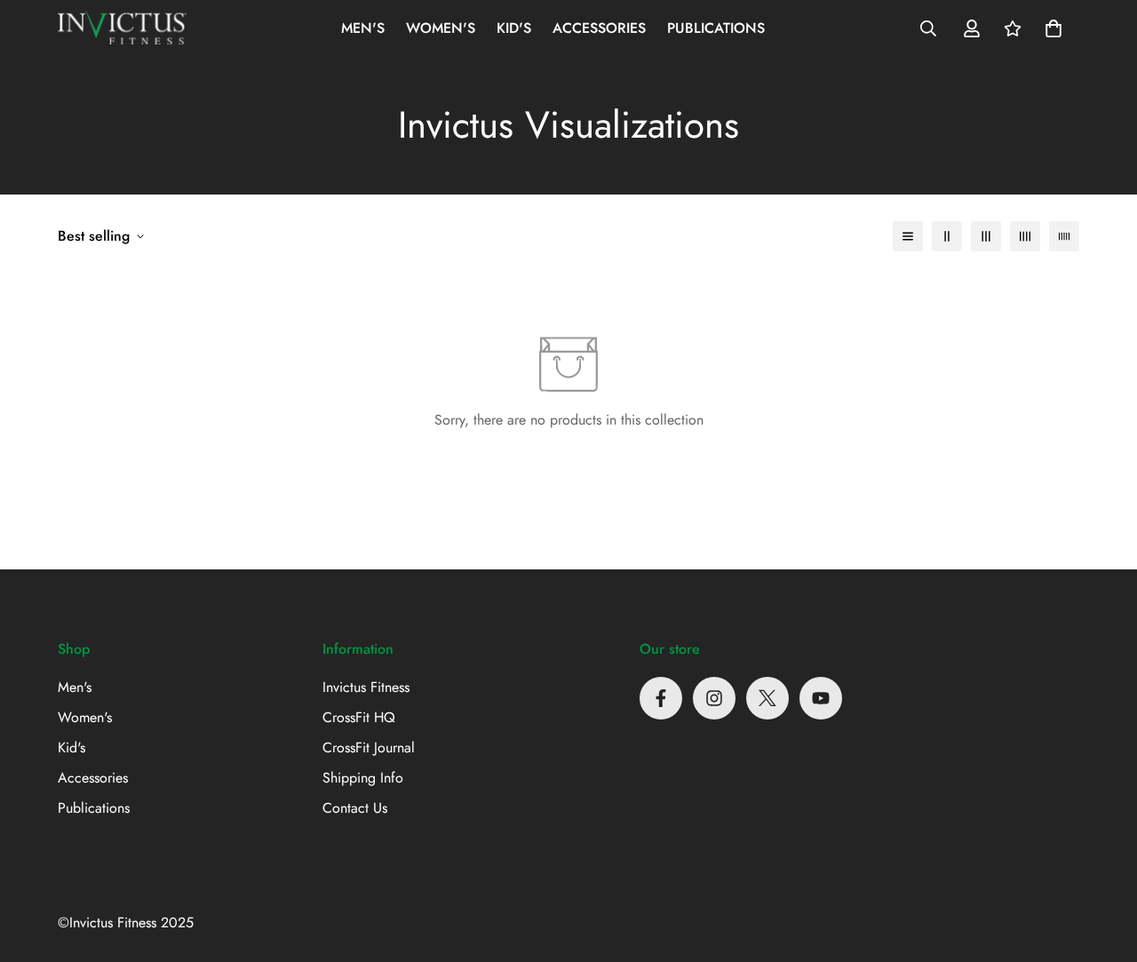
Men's (363, 28)
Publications (716, 28)
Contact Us (354, 808)
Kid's (514, 28)
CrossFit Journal (368, 747)
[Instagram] (714, 698)
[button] (1053, 28)
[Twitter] (767, 698)
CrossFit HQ (358, 717)
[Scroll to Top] (1102, 865)
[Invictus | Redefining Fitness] (122, 28)
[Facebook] (661, 698)
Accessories (599, 28)
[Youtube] (820, 698)
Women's (440, 28)
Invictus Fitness (365, 687)
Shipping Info (362, 777)
